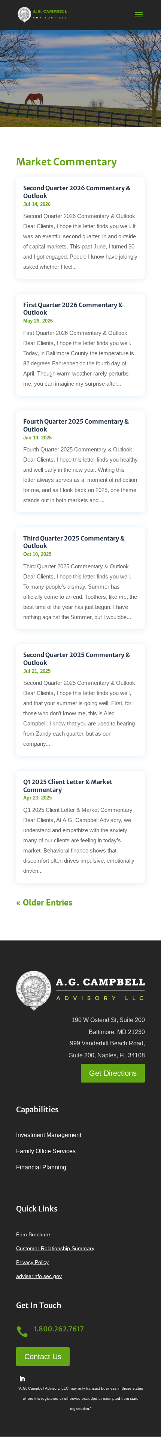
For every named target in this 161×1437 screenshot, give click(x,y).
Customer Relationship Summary (55, 1248)
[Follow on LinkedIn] (22, 1379)
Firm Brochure (33, 1234)
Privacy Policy (32, 1262)
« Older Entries (44, 902)
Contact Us (42, 1356)
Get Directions (113, 1073)
